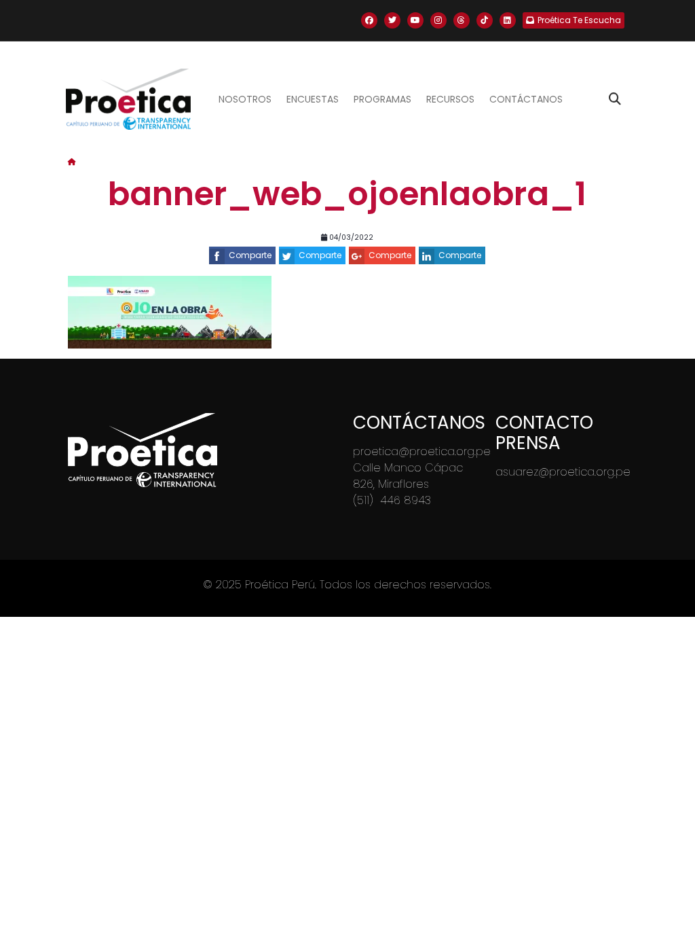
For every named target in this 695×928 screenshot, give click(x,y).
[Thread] (461, 20)
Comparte (250, 255)
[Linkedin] (508, 20)
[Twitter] (392, 20)
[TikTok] (484, 20)
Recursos (450, 99)
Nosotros (245, 99)
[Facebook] (369, 20)
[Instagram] (438, 20)
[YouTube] (415, 20)
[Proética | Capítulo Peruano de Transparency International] (128, 99)
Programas (382, 99)
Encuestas (312, 99)
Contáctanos (526, 99)
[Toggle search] (615, 99)
